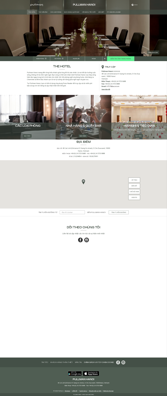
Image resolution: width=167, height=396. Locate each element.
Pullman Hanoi (98, 212)
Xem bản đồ (106, 89)
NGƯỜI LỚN (76, 58)
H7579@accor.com (113, 86)
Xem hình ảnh (153, 52)
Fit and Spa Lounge (114, 12)
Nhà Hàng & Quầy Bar (71, 12)
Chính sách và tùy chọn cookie (99, 362)
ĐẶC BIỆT (101, 12)
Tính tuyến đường (118, 212)
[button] (83, 181)
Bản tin (78, 362)
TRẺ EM (94, 58)
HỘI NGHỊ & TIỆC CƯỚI (88, 12)
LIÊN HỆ (74, 391)
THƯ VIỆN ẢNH (42, 12)
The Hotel (32, 12)
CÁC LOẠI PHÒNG (55, 12)
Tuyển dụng (83, 391)
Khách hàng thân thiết (61, 362)
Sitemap (67, 391)
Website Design (108, 391)
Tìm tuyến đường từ (47, 212)
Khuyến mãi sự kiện (95, 391)
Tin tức (44, 362)
